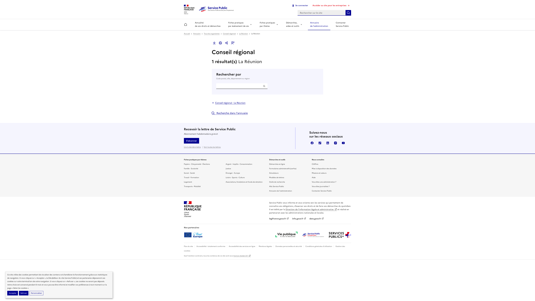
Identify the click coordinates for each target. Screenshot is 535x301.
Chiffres (315, 164)
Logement (188, 182)
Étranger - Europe (233, 173)
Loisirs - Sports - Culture (235, 177)
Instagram (335, 143)
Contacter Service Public (342, 24)
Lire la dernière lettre (192, 147)
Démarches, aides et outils (292, 24)
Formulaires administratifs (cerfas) (282, 168)
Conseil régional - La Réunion (230, 103)
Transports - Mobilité (192, 186)
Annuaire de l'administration (280, 191)
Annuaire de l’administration (319, 24)
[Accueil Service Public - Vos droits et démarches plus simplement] (217, 12)
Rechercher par (233, 76)
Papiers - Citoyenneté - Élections (197, 164)
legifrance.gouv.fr (277, 218)
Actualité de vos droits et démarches (208, 24)
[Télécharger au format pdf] (214, 42)
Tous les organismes (212, 33)
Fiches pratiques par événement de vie (238, 24)
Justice (228, 168)
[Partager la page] (226, 42)
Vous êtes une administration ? (324, 182)
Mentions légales (265, 246)
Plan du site (188, 246)
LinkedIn (327, 143)
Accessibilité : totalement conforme (210, 246)
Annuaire (196, 33)
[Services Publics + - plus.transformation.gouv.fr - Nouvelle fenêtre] (340, 235)
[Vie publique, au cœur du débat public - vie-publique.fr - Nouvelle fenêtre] (286, 235)
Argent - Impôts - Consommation (239, 164)
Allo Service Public (276, 186)
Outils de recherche (277, 182)
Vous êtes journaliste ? (320, 186)
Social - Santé (189, 173)
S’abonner (191, 140)
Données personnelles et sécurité (288, 246)
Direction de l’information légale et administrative (310, 209)
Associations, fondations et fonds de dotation (244, 182)
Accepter (12, 293)
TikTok (320, 143)
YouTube (343, 143)
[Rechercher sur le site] (348, 13)
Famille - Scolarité (191, 168)
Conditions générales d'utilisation (318, 246)
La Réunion (243, 33)
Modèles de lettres (276, 177)
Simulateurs (274, 173)
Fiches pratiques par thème (267, 24)
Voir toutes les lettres (212, 147)
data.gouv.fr (315, 218)
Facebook (312, 143)
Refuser (23, 293)
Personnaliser (36, 293)
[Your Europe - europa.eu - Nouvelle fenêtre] (194, 235)
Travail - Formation (191, 177)
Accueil (187, 33)
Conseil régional (229, 33)
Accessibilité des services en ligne (242, 246)
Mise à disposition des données (324, 168)
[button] (232, 42)
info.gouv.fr (297, 218)
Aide (314, 177)
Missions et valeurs (319, 173)
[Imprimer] (220, 42)
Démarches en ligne (277, 164)
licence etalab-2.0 (241, 256)
